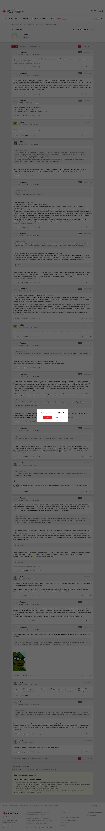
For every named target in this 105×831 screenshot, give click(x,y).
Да (48, 417)
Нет (57, 417)
